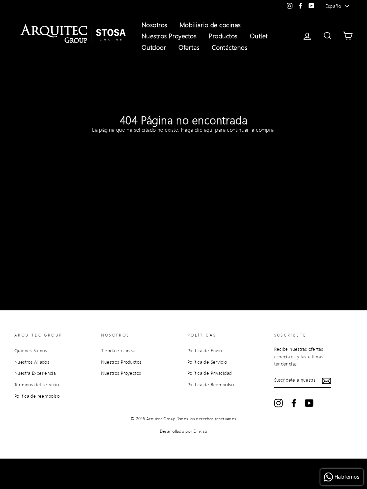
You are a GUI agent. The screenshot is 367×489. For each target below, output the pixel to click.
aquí (209, 130)
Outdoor (154, 47)
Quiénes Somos (30, 350)
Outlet (259, 35)
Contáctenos (229, 47)
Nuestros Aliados (31, 362)
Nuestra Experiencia (35, 373)
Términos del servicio (36, 384)
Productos (223, 35)
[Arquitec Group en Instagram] (278, 403)
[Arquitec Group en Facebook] (294, 403)
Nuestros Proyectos (169, 35)
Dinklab (201, 431)
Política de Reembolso (210, 384)
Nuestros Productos (121, 362)
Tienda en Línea (118, 350)
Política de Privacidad (209, 373)
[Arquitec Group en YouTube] (309, 403)
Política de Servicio (207, 362)
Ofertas (189, 47)
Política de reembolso (36, 396)
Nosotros (154, 24)
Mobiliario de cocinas (210, 24)
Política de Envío (204, 350)
